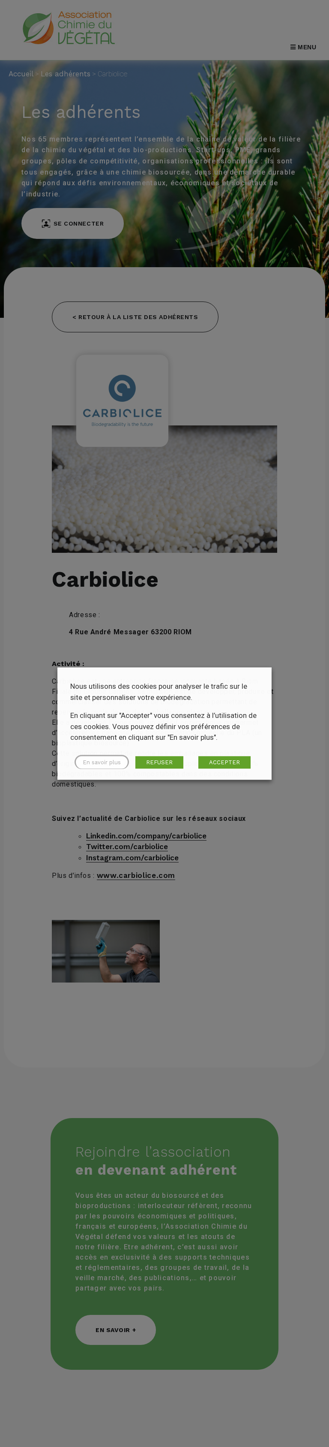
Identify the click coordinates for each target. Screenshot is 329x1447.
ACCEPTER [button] (224, 762)
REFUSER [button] (159, 762)
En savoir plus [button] (102, 762)
